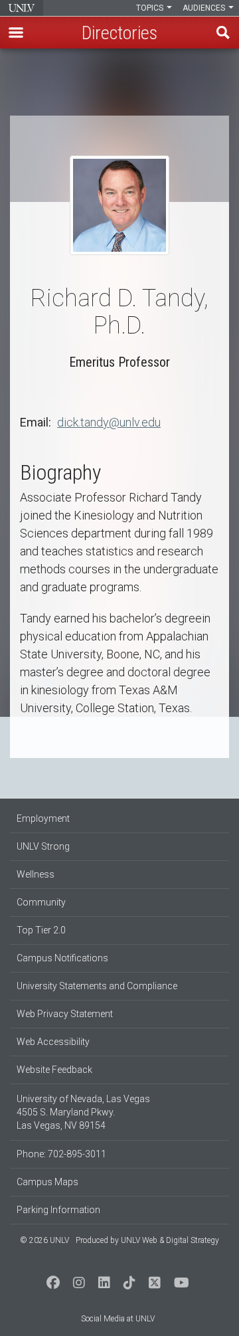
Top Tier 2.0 (41, 930)
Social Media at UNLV (118, 1318)
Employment (43, 818)
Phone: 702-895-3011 (61, 1154)
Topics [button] (150, 8)
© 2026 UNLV (44, 1240)
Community (41, 902)
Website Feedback (54, 1069)
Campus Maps (47, 1182)
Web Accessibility (53, 1041)
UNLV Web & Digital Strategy (170, 1240)
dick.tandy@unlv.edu (109, 422)
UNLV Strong (43, 846)
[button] (16, 32)
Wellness (35, 874)
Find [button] (223, 32)
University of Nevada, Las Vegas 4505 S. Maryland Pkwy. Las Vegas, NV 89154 (83, 1112)
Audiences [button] (205, 8)
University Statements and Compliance (97, 986)
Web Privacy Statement (65, 1013)
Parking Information (58, 1209)
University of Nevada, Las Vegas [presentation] (21, 8)
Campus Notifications (62, 958)
